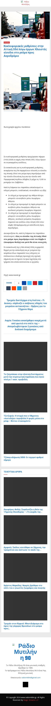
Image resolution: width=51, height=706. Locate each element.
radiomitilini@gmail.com (30, 677)
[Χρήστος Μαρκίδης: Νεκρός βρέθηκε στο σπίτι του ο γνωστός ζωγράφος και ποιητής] (25, 567)
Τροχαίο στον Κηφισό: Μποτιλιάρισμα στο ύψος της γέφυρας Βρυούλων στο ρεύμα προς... (23, 626)
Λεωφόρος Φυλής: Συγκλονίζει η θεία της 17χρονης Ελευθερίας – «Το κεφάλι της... (23, 510)
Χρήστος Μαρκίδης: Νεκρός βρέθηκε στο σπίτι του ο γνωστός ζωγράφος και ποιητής (24, 586)
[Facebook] (25, 684)
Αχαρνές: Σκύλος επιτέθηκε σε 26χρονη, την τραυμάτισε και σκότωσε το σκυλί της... (25, 548)
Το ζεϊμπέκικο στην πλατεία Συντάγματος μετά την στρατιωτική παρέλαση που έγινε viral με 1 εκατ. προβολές (24, 377)
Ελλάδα (6, 42)
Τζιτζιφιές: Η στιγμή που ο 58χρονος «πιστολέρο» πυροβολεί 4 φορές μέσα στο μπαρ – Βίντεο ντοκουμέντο (24, 418)
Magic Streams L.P (30, 700)
